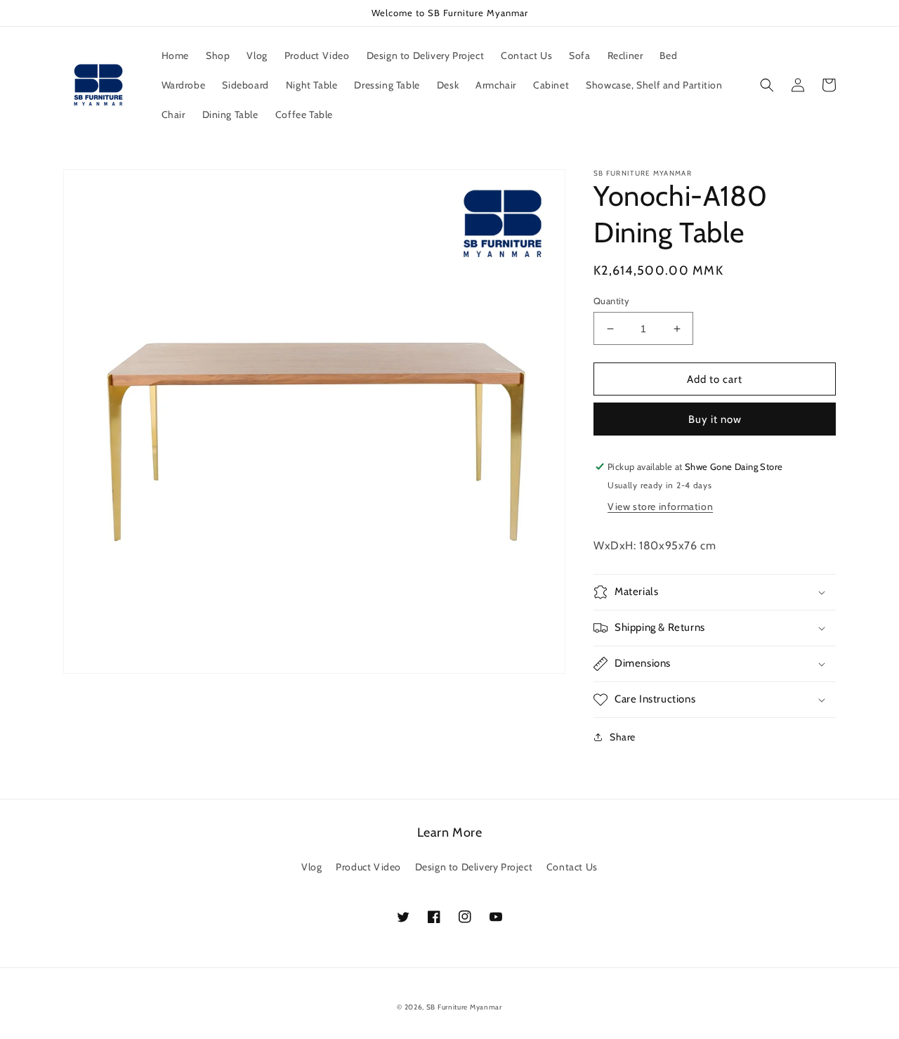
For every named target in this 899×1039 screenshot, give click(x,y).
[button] (767, 85)
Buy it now (715, 419)
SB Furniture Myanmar (464, 1007)
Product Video (368, 867)
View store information (660, 506)
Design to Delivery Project (474, 867)
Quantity (611, 300)
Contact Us (572, 867)
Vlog (311, 867)
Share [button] (623, 737)
